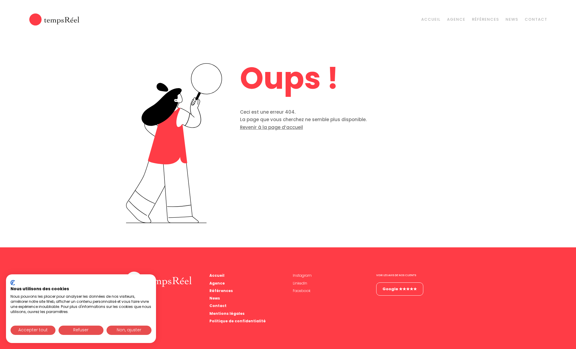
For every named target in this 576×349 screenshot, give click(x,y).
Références (485, 19)
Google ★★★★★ (399, 289)
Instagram (302, 275)
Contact (536, 19)
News (512, 19)
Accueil (430, 19)
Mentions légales (226, 313)
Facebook (301, 290)
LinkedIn (300, 283)
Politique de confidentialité (237, 321)
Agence (456, 19)
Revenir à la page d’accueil (271, 127)
